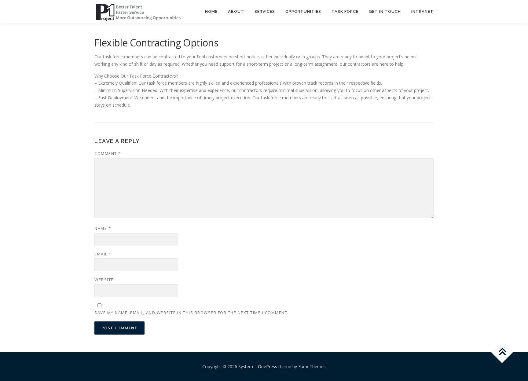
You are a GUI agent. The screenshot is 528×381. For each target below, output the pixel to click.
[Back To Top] (502, 352)
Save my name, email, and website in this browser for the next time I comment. (191, 312)
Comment (107, 153)
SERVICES (265, 11)
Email (103, 254)
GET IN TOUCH (385, 11)
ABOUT (236, 11)
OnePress (267, 366)
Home (211, 11)
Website (104, 279)
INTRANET (422, 11)
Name (102, 228)
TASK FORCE (345, 11)
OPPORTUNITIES (303, 11)
